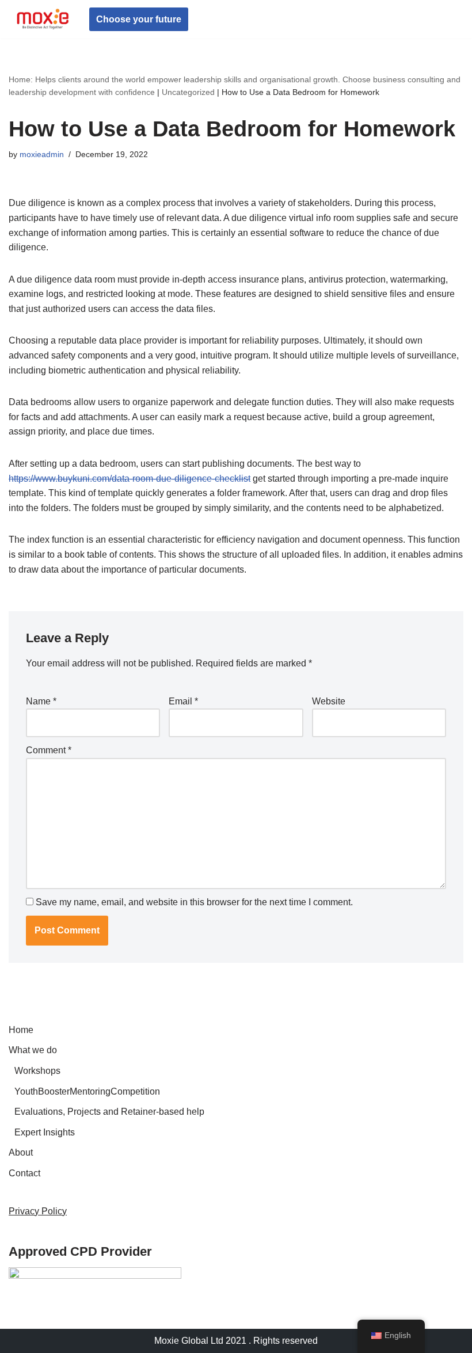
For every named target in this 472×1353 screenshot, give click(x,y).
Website (328, 701)
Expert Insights (44, 1132)
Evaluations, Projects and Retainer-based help (109, 1111)
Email (183, 701)
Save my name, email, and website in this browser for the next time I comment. (194, 902)
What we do (33, 1050)
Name (41, 701)
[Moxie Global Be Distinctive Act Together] (43, 19)
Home (21, 1030)
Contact (24, 1173)
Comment (48, 750)
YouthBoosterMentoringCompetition (87, 1091)
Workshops (37, 1071)
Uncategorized (188, 92)
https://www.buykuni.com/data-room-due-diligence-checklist (129, 478)
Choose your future (138, 19)
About (21, 1152)
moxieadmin (42, 154)
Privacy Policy (38, 1211)
